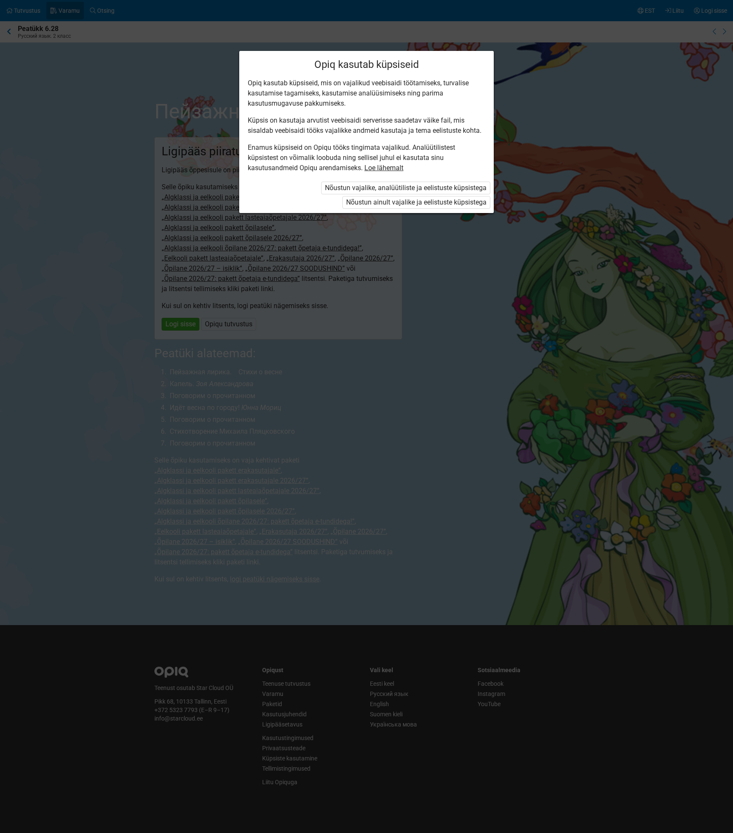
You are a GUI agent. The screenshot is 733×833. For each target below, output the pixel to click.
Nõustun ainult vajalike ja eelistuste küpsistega (416, 202)
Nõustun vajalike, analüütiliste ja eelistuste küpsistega (406, 188)
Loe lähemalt (383, 168)
